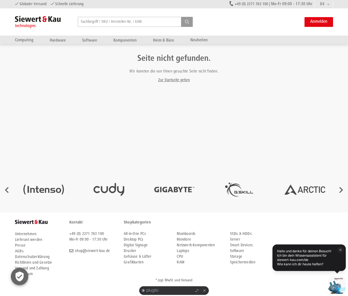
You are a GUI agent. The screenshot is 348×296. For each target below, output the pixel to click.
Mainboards (186, 234)
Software (89, 40)
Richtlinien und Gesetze (33, 263)
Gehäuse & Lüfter (137, 257)
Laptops (183, 251)
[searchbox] (135, 22)
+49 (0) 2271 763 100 (251, 4)
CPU (180, 257)
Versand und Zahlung (32, 268)
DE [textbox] (322, 4)
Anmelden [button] (318, 22)
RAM (180, 262)
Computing (24, 40)
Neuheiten (199, 40)
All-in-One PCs (135, 234)
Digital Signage (136, 245)
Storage (236, 257)
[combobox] (324, 4)
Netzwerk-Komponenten (196, 245)
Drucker (130, 251)
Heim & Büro (163, 40)
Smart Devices (241, 245)
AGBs (19, 251)
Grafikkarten (134, 262)
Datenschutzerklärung (32, 257)
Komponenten (125, 40)
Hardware (58, 40)
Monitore (184, 240)
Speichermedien (243, 262)
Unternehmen (25, 234)
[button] (187, 22)
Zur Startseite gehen (174, 80)
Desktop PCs (133, 240)
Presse (20, 246)
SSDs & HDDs (241, 234)
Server (235, 240)
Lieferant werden (28, 240)
